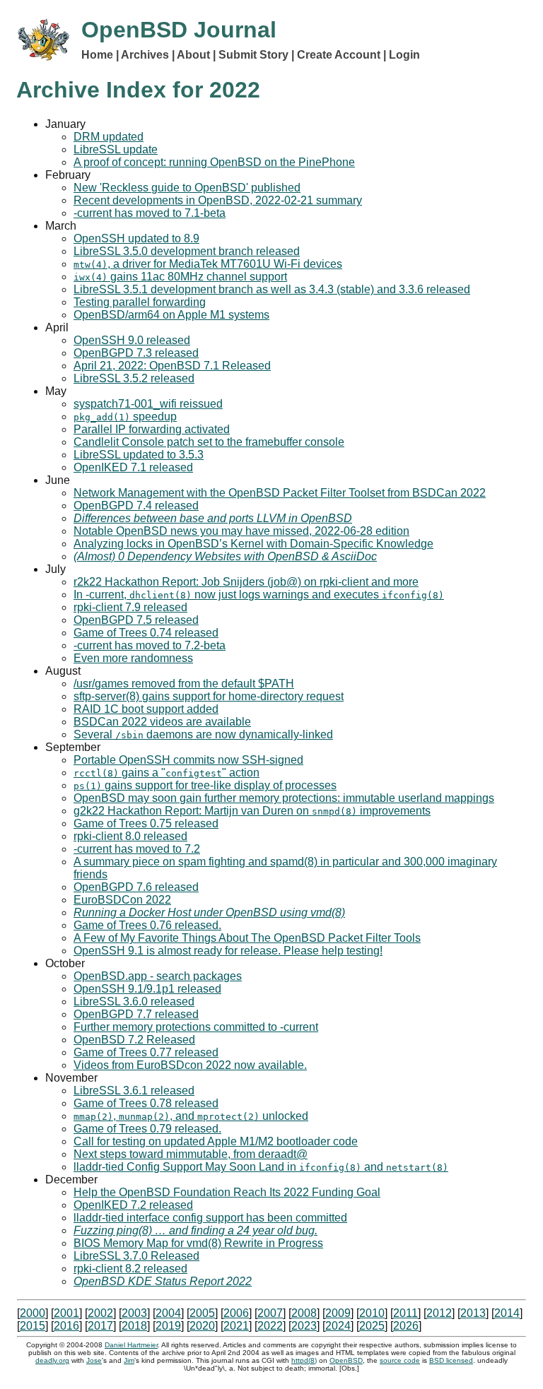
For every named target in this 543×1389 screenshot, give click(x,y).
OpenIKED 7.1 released (133, 467)
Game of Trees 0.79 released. (147, 1129)
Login (404, 55)
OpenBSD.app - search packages (158, 976)
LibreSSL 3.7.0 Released (136, 1256)
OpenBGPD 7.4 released (136, 506)
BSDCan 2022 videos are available (162, 722)
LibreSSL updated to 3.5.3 (139, 455)
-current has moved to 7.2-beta (150, 645)
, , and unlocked (191, 1116)
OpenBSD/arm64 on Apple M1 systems (171, 315)
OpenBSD (346, 1360)
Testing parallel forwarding (140, 302)
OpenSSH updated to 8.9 (136, 238)
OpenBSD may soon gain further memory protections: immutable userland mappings (284, 798)
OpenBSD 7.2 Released (134, 1040)
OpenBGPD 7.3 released (136, 353)
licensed (451, 1360)
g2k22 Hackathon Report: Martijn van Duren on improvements (252, 811)
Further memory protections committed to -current (196, 1027)
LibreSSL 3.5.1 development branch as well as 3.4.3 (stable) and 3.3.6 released (272, 289)
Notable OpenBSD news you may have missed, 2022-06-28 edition (241, 531)
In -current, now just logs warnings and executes (259, 595)
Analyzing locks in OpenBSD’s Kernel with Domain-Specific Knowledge (253, 544)
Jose (94, 1360)
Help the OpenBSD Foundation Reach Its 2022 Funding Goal (227, 1192)
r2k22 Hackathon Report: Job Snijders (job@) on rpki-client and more (246, 582)
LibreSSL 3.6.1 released (134, 1090)
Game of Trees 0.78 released (146, 1103)
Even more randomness (133, 658)
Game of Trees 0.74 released (146, 633)
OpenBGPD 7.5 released (136, 620)
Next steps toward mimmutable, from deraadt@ (191, 1154)
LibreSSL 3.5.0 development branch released (187, 251)
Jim (129, 1360)
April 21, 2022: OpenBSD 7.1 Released (172, 366)
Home (97, 55)
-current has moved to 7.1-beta (150, 213)
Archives (145, 55)
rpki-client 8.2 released (130, 1269)
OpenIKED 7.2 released (133, 1205)
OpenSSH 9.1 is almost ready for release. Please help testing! (228, 951)
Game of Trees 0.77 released (146, 1052)
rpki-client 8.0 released (130, 836)
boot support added (146, 709)
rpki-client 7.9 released (130, 607)
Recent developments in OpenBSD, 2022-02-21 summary (218, 200)
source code (400, 1360)
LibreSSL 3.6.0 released (134, 1001)
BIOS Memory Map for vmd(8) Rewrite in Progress (198, 1243)
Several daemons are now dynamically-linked (203, 734)
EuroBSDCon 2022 (122, 900)
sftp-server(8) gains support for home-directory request (209, 696)
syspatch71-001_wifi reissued (148, 404)
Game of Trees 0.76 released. (147, 925)
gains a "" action (166, 773)
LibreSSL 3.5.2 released (134, 378)
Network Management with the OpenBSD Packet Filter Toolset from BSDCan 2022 (280, 493)
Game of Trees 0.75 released (146, 823)
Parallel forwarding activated (152, 429)
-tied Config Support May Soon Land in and (261, 1167)
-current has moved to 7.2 (137, 849)
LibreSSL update (116, 149)
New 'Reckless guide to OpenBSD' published (187, 188)
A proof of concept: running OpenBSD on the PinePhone (214, 162)
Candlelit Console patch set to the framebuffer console (209, 442)
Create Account (338, 55)
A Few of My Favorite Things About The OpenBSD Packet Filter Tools (247, 938)
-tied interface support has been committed (210, 1218)
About (193, 55)
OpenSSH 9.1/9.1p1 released (147, 989)
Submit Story (253, 55)
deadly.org (52, 1360)
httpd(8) (304, 1360)
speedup (125, 416)
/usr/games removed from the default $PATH (184, 684)
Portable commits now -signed (188, 760)
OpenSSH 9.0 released (132, 340)
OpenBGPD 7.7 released (136, 1014)
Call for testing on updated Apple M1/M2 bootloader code (216, 1141)
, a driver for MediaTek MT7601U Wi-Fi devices (208, 264)
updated (109, 137)
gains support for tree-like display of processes (205, 785)
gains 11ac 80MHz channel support (180, 277)
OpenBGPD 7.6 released (136, 887)
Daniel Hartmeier (131, 1345)
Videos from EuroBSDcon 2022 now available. (190, 1065)
